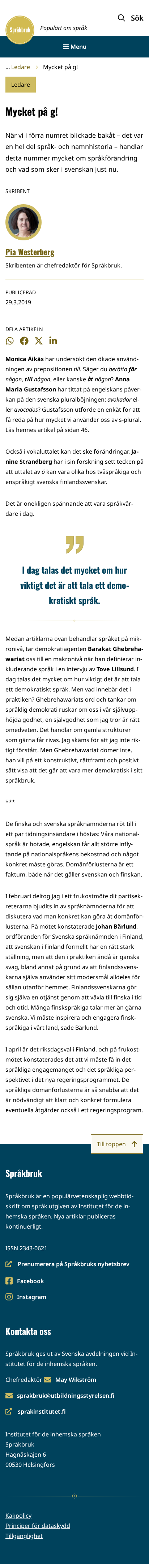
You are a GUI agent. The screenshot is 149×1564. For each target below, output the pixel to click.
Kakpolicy (18, 1516)
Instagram (31, 1297)
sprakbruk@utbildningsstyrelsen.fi (66, 1396)
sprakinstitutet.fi (35, 1412)
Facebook (30, 1281)
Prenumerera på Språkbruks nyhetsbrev (67, 1264)
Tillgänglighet (24, 1536)
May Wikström (75, 1380)
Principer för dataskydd (37, 1526)
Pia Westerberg (29, 251)
